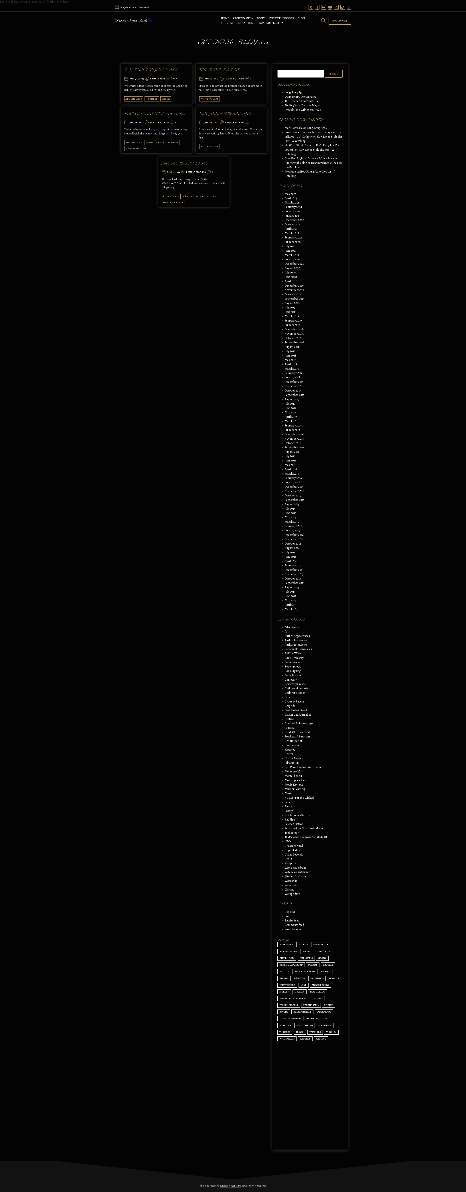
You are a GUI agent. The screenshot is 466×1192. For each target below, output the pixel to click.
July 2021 (290, 246)
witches (305, 1038)
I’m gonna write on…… (226, 114)
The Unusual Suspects (264, 23)
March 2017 (292, 421)
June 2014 (290, 557)
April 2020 (291, 281)
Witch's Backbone (295, 868)
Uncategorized (294, 846)
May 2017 (290, 412)
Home (225, 18)
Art (287, 632)
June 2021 (290, 251)
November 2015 (294, 491)
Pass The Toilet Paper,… (154, 114)
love (304, 985)
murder (284, 991)
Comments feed (294, 925)
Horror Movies (294, 758)
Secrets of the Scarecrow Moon (304, 828)
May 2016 (290, 465)
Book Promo (292, 662)
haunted (299, 978)
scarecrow (324, 1011)
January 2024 (292, 211)
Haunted (152, 98)
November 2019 (294, 290)
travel (300, 1032)
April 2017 (291, 417)
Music (288, 793)
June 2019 (290, 312)
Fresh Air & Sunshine (297, 737)
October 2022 (293, 224)
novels (318, 998)
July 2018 (290, 351)
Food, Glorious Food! (298, 732)
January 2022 (293, 242)
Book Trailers (293, 675)
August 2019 (292, 303)
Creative (290, 697)
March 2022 (292, 233)
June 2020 (291, 277)
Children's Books (295, 693)
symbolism (324, 1025)
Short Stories (231, 23)
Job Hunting (292, 763)
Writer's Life (209, 98)
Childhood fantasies (297, 688)
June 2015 (290, 513)
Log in (288, 916)
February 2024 (293, 207)
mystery (300, 991)
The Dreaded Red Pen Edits (301, 101)
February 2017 (293, 426)
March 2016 (292, 474)
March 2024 (292, 203)
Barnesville (320, 944)
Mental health (135, 148)
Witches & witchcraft (298, 872)
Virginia (331, 1032)
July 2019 (290, 308)
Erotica (289, 719)
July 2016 (290, 456)
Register (290, 912)
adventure (286, 944)
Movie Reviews (294, 785)
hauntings (317, 978)
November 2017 (294, 386)
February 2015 (293, 526)
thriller (284, 1032)
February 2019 (293, 321)
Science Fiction (294, 824)
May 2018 (290, 360)
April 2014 (291, 561)
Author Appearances (297, 636)
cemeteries (323, 951)
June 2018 (290, 356)
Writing (289, 890)
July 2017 (290, 404)
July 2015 (290, 509)
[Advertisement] (310, 1112)
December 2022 (294, 220)
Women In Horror (295, 876)
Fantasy (289, 728)
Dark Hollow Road (296, 710)
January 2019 (292, 325)
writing (321, 1038)
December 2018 (294, 329)
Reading (290, 820)
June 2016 (290, 461)
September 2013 (294, 583)
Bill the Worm (288, 951)
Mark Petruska (294, 128)
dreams (312, 964)
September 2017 (294, 395)
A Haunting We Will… (151, 70)
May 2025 (290, 194)
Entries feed (292, 921)
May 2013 (290, 600)
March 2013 (292, 609)
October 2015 (293, 496)
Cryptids (290, 706)
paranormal (311, 1005)
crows (322, 958)
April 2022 (291, 229)
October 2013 (293, 579)
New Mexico (317, 991)
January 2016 (292, 482)
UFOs (288, 841)
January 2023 (292, 216)
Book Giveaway (294, 658)
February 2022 (293, 238)
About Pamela (243, 18)
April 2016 (291, 469)
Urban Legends (294, 855)
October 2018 (293, 338)
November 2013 (294, 574)
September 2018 (295, 342)
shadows (285, 1025)
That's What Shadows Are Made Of (306, 837)
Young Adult (292, 894)
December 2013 (294, 570)
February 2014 (293, 565)
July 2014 (290, 552)
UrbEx (165, 98)
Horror (289, 754)
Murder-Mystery (295, 789)
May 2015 (290, 517)
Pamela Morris (160, 79)
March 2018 (292, 369)
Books (260, 18)
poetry (328, 1005)
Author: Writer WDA (230, 1185)
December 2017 (294, 382)
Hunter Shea (287, 985)
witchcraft (287, 1038)
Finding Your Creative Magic (302, 105)
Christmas (306, 958)
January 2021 (292, 259)
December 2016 (294, 434)
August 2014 (292, 548)
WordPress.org (294, 929)
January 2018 (292, 377)
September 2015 (294, 500)
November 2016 (294, 439)
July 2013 (290, 592)
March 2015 (292, 522)
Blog (301, 18)
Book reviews (293, 667)
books (306, 951)
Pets (287, 802)
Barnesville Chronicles (298, 649)
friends (326, 971)
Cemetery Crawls (295, 684)
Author (303, 944)
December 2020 (294, 264)
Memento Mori (294, 772)
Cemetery (291, 680)
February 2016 (293, 478)
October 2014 (293, 544)
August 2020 (292, 268)
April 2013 (291, 605)
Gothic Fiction (294, 741)
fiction (284, 971)
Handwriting (292, 745)
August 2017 (292, 399)
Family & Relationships (162, 142)
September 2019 (295, 299)
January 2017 (292, 430)
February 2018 (293, 373)
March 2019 (292, 316)
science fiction (317, 1018)
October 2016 (293, 443)
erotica (328, 964)
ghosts (284, 978)
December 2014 (294, 535)
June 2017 (290, 408)
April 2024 (291, 198)
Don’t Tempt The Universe (300, 97)
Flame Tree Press (305, 971)
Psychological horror (297, 815)
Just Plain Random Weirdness (303, 767)
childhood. (286, 958)
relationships (302, 1011)
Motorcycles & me (296, 780)
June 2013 (290, 596)
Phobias (290, 807)
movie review (320, 985)
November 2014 (294, 539)
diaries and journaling (298, 715)
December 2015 (294, 487)
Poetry (289, 811)
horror (334, 978)
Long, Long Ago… (295, 92)
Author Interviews (296, 640)
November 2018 (294, 334)
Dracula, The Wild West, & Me (303, 110)
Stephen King (304, 1025)
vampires (315, 1032)
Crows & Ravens (294, 702)
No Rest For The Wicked (299, 798)
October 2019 (293, 294)
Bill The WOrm (293, 653)
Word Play (291, 881)
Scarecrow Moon (290, 1018)
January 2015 (292, 531)
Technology (292, 833)
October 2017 (293, 391)
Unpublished (293, 850)
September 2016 (295, 447)
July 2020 (290, 273)
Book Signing (293, 671)
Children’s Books (281, 18)
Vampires (291, 863)
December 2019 (294, 286)
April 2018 (291, 364)
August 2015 (292, 504)
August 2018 (292, 347)
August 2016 (292, 452)
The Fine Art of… (219, 70)
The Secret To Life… (184, 163)
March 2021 (292, 255)
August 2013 (292, 587)
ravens (283, 1011)
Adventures (133, 98)
